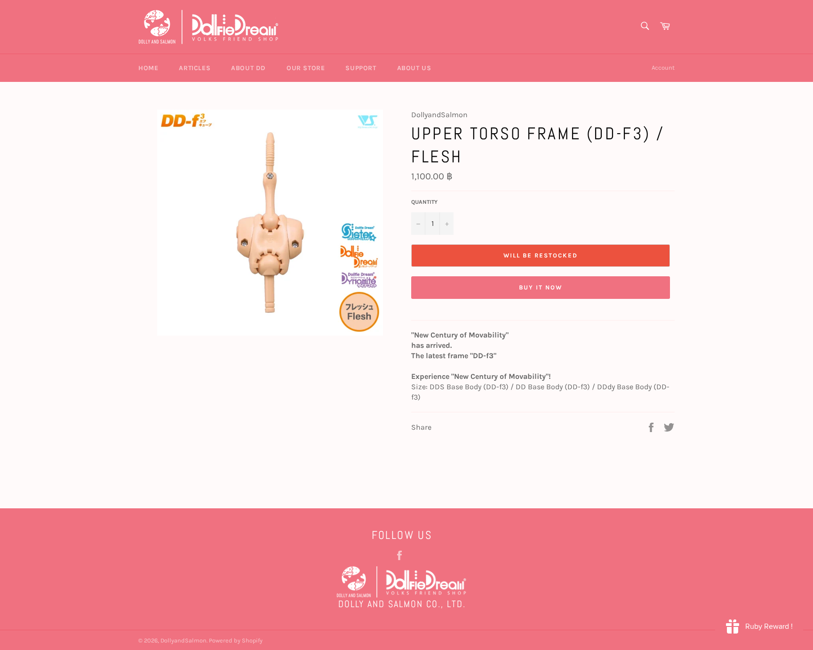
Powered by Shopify (236, 640)
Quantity (424, 202)
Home (148, 68)
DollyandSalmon (183, 640)
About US (414, 68)
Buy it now (540, 287)
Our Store (306, 68)
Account (663, 67)
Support (360, 68)
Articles (194, 68)
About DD (248, 68)
